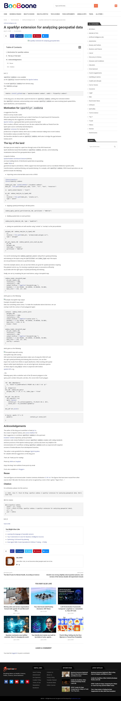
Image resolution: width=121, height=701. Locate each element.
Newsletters (36, 685)
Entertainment (93, 69)
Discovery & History (95, 57)
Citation (12, 67)
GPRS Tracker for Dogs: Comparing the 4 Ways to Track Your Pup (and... (79, 689)
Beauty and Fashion (95, 45)
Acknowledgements (15, 59)
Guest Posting (37, 672)
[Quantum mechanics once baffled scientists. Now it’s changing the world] (16, 624)
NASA (11, 461)
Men (90, 97)
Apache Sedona (33, 79)
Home (5, 14)
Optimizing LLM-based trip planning (18, 539)
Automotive (92, 41)
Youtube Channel (52, 680)
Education (92, 65)
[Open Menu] (116, 6)
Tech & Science (55, 14)
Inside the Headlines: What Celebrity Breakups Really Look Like (78, 681)
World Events (93, 133)
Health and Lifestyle (95, 81)
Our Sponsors (37, 677)
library (7, 179)
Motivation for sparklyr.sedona (18, 52)
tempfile (22, 285)
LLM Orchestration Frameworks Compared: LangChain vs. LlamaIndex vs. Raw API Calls (70, 609)
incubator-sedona (9, 437)
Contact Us (50, 672)
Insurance (92, 89)
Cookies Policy (37, 680)
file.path (15, 186)
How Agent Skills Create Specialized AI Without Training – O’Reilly (27, 542)
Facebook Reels (51, 682)
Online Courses (51, 685)
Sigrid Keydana (35, 451)
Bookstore (36, 687)
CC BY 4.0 (48, 477)
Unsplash (18, 461)
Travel (91, 14)
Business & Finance (15, 14)
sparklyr (14, 179)
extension (10, 129)
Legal (90, 93)
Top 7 (91, 117)
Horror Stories (93, 85)
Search (96, 6)
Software (92, 105)
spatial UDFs (8, 369)
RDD (10, 163)
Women (91, 129)
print (15, 409)
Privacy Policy (51, 677)
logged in (14, 653)
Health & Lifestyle (42, 14)
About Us (49, 674)
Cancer (91, 53)
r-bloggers (21, 469)
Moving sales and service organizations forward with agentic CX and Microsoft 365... (16, 609)
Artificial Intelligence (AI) (28, 20)
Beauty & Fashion (29, 14)
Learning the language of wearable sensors (20, 534)
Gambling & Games (95, 77)
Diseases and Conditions (96, 61)
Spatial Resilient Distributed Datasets (15, 158)
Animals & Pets (81, 14)
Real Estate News (94, 101)
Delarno (19, 558)
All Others (99, 14)
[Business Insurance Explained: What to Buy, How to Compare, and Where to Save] (66, 674)
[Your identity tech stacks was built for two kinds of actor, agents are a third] (43, 624)
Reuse (11, 63)
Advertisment (36, 674)
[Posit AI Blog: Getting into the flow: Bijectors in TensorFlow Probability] (70, 624)
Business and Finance (95, 49)
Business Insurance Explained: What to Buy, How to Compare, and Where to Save (79, 674)
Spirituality (92, 109)
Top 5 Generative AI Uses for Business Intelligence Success (25, 537)
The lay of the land (14, 56)
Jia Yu (34, 430)
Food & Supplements (68, 14)
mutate (14, 400)
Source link (7, 524)
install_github (17, 93)
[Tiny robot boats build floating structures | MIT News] (43, 596)
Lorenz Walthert (30, 433)
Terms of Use (37, 682)
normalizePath (21, 184)
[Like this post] (12, 36)
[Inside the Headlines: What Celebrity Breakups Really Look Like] (66, 681)
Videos (91, 125)
